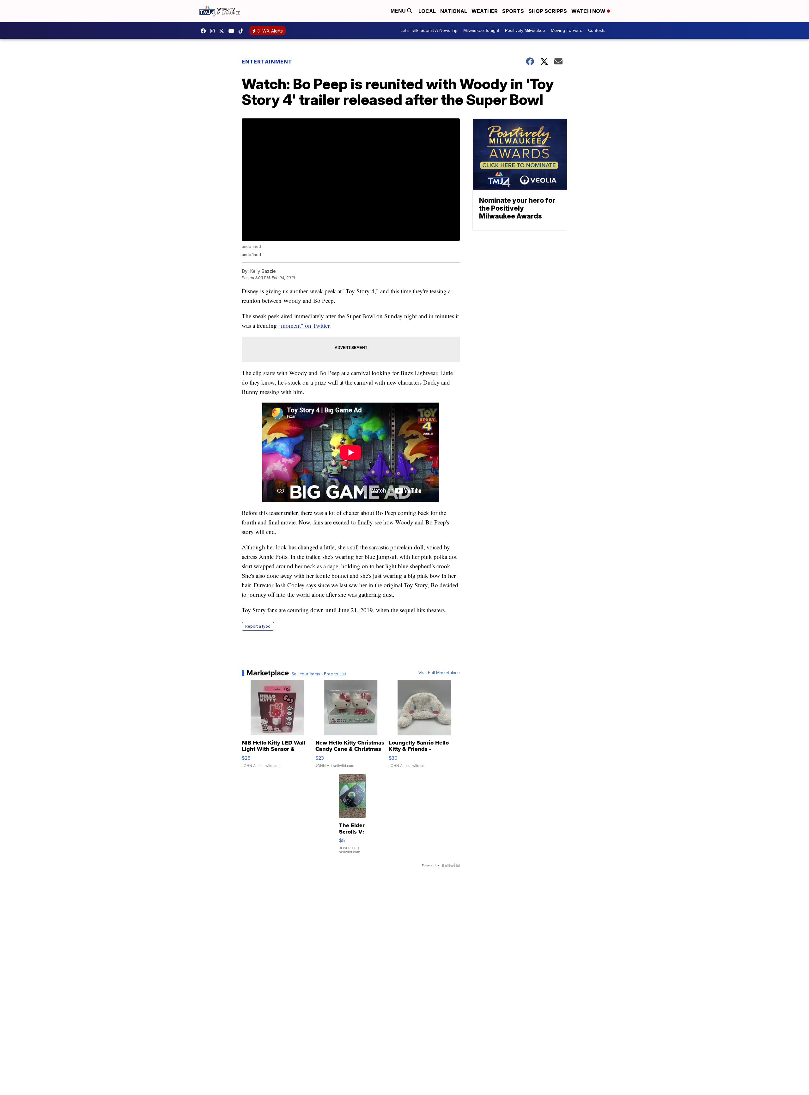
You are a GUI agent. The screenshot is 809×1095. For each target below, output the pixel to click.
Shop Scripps (547, 11)
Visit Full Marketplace (439, 673)
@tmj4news (242, 30)
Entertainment (267, 61)
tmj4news (214, 30)
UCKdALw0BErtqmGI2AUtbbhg (232, 30)
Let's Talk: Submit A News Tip (429, 30)
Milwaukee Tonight (481, 30)
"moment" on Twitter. (304, 325)
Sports (513, 11)
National (453, 11)
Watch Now (589, 11)
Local (427, 11)
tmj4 (205, 30)
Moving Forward (566, 30)
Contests (596, 30)
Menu (399, 11)
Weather (484, 11)
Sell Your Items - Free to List (318, 674)
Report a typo (258, 626)
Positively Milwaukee (525, 30)
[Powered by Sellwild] (450, 865)
